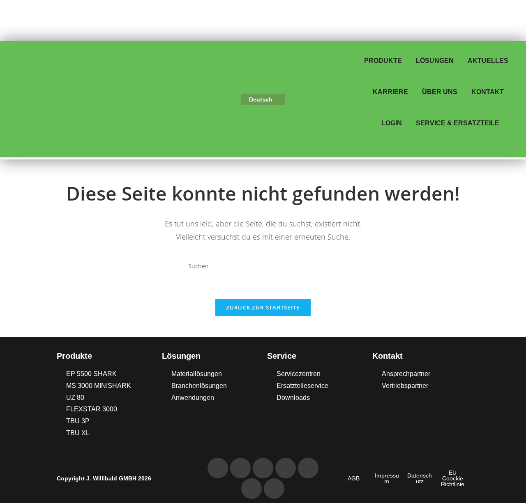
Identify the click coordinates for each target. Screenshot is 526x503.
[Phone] (218, 468)
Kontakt (487, 91)
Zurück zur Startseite (263, 307)
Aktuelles (488, 60)
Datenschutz (419, 478)
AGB (354, 478)
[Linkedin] (263, 468)
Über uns (439, 91)
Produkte (383, 60)
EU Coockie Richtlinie (452, 478)
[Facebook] (308, 468)
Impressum (387, 478)
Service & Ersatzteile (457, 123)
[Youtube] (285, 468)
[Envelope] (240, 468)
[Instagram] (251, 488)
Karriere (390, 91)
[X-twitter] (274, 488)
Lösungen (435, 60)
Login (391, 123)
